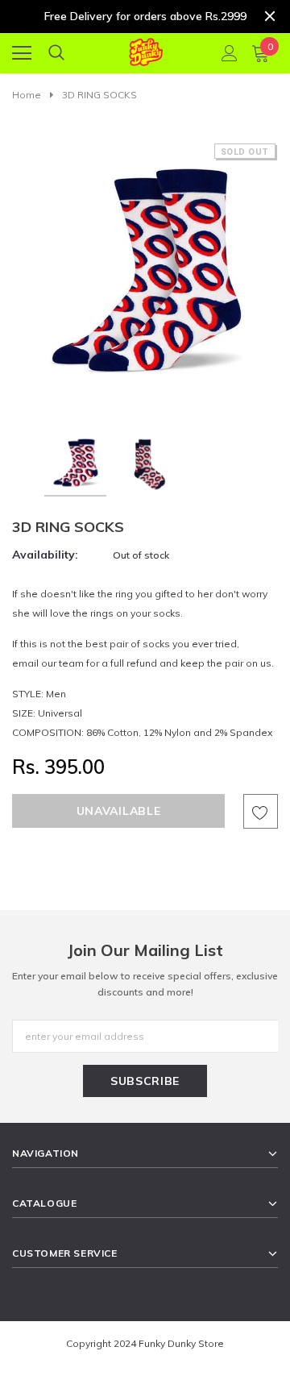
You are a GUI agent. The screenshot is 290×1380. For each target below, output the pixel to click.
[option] (145, 276)
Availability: (45, 554)
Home (26, 95)
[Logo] (145, 49)
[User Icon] (230, 53)
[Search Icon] (56, 53)
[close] (270, 16)
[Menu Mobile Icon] (21, 53)
